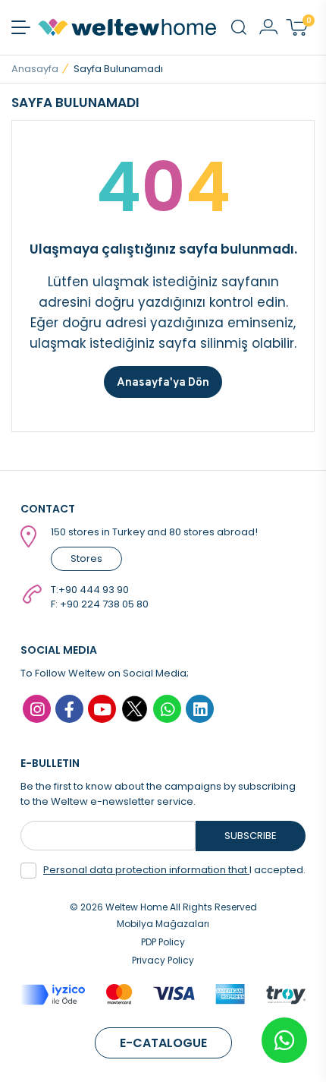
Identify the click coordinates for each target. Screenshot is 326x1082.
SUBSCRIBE (250, 835)
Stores (86, 558)
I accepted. (174, 870)
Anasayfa (34, 69)
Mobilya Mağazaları (163, 923)
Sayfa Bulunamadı (118, 69)
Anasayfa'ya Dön (163, 381)
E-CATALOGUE (163, 1043)
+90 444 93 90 (93, 589)
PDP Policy (163, 941)
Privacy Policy (163, 960)
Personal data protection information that (146, 870)
